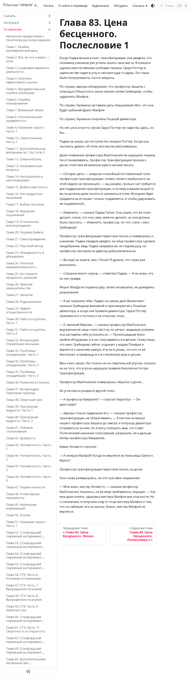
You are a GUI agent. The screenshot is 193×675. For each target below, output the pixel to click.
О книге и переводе (72, 6)
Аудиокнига (100, 6)
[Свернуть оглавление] (28, 671)
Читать (48, 6)
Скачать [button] (138, 6)
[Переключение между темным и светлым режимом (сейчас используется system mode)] (153, 6)
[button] (28, 16)
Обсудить (121, 6)
